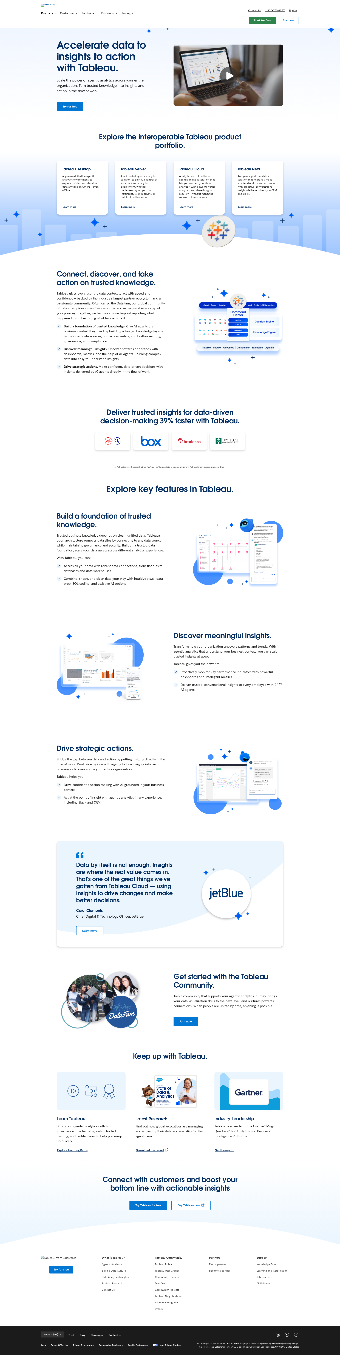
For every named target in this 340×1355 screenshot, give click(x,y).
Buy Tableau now (188, 1205)
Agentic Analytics (112, 1264)
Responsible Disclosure (111, 1345)
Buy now (288, 20)
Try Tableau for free (148, 1205)
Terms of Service (59, 1345)
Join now (186, 1021)
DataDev (160, 1283)
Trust (71, 1335)
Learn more (69, 206)
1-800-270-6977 (275, 10)
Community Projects (167, 1289)
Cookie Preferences (138, 1345)
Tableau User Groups (167, 1270)
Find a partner (217, 1264)
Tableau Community (168, 1258)
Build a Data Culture (114, 1270)
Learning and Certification (272, 1270)
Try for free (70, 106)
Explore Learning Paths (72, 1150)
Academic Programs (166, 1302)
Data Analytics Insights (115, 1277)
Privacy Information (83, 1345)
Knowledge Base (266, 1264)
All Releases (263, 1283)
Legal (43, 1345)
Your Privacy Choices (170, 1345)
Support (262, 1258)
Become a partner (219, 1270)
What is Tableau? (113, 1258)
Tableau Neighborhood (169, 1296)
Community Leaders (166, 1277)
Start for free (262, 20)
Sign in (293, 10)
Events (159, 1308)
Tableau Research (112, 1283)
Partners (214, 1258)
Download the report (150, 1150)
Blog (82, 1335)
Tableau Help (264, 1277)
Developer (97, 1335)
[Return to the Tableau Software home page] (56, 5)
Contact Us (108, 1289)
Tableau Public (163, 1264)
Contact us (254, 10)
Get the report (224, 1150)
